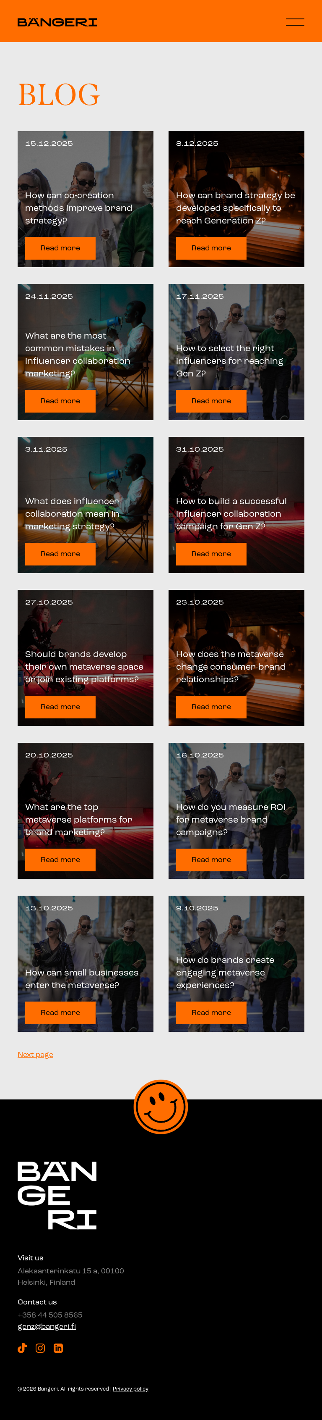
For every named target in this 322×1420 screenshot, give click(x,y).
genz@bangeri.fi (47, 1327)
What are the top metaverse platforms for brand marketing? (78, 820)
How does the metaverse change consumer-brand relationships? (231, 667)
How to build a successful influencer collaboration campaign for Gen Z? (231, 514)
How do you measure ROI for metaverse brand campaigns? (231, 820)
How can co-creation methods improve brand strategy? (78, 209)
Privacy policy (130, 1389)
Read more (60, 248)
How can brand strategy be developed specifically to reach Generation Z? (235, 209)
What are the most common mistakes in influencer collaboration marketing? (77, 355)
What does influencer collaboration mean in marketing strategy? (72, 514)
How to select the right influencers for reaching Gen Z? (229, 361)
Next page (35, 1055)
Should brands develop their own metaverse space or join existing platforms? (84, 667)
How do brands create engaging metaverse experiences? (225, 973)
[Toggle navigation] (295, 22)
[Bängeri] (57, 22)
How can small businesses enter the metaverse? (82, 979)
